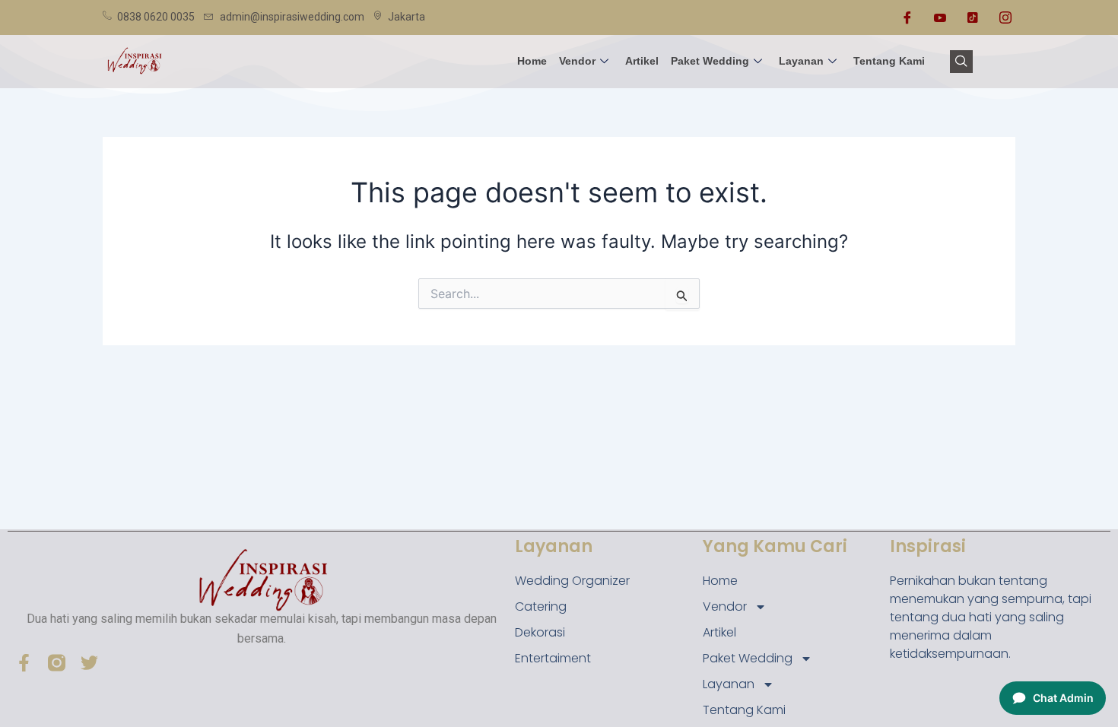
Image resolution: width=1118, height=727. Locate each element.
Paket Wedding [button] (710, 61)
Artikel (642, 61)
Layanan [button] (801, 61)
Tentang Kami (889, 61)
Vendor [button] (577, 61)
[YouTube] (940, 17)
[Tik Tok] (972, 17)
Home (532, 61)
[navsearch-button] (961, 61)
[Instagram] (1005, 17)
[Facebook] (907, 17)
